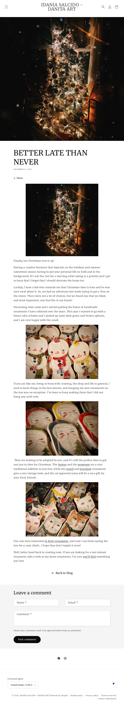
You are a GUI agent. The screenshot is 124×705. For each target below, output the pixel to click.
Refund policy (76, 695)
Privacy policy (92, 695)
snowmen (84, 464)
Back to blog (64, 573)
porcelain (85, 468)
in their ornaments (56, 541)
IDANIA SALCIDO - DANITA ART (34, 695)
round (69, 468)
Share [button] (20, 178)
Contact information (107, 699)
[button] (6, 7)
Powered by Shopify (59, 695)
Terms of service (108, 695)
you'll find (89, 556)
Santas (62, 464)
